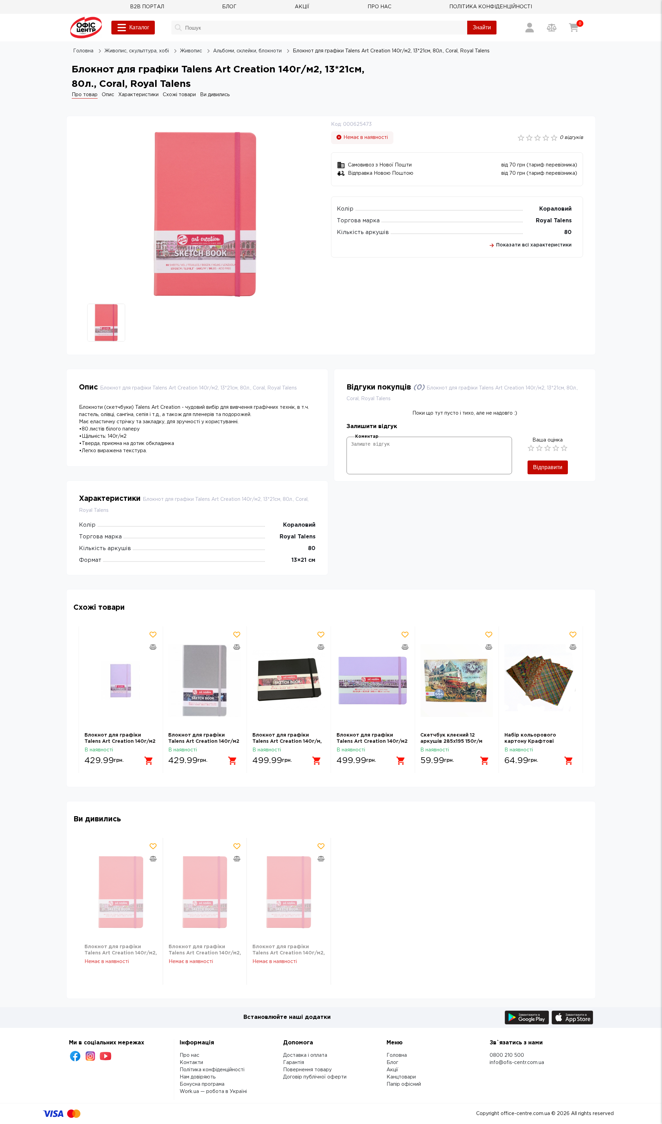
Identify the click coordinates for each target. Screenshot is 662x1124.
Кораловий (555, 209)
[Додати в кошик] (148, 761)
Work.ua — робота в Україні (213, 1092)
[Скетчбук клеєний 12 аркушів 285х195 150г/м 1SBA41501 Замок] (456, 680)
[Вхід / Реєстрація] (529, 27)
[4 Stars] (556, 448)
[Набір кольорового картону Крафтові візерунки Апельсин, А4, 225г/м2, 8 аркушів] (540, 680)
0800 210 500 (507, 1055)
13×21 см (303, 560)
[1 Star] (531, 448)
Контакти (191, 1063)
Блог (392, 1063)
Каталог (139, 27)
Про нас (189, 1055)
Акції (392, 1070)
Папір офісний (404, 1084)
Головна (397, 1055)
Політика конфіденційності (212, 1070)
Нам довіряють (197, 1077)
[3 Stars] (547, 448)
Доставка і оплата (305, 1055)
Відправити (547, 467)
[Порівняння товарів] (551, 27)
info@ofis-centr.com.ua (517, 1063)
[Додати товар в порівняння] (153, 646)
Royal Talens (554, 220)
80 (568, 232)
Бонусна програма (202, 1084)
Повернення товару (307, 1070)
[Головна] (86, 27)
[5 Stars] (564, 448)
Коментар (366, 436)
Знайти (482, 27)
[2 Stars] (539, 448)
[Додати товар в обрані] (153, 634)
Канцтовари (401, 1077)
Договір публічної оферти (315, 1077)
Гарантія (293, 1063)
